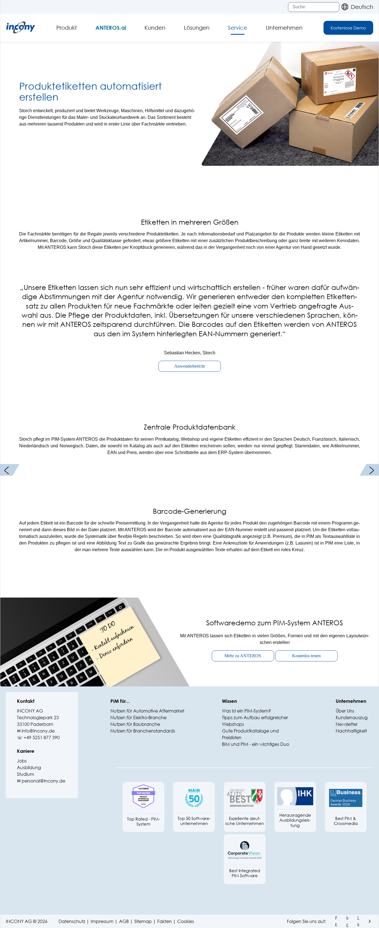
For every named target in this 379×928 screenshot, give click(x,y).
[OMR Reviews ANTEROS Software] (143, 798)
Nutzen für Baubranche (135, 724)
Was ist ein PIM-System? (246, 711)
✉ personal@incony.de (41, 781)
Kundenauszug (352, 717)
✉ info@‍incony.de (36, 731)
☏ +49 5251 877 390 (38, 737)
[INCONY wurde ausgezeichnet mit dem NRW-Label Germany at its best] (244, 797)
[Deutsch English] (356, 7)
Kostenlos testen (306, 655)
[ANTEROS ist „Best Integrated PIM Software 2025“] (244, 850)
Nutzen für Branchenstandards (142, 731)
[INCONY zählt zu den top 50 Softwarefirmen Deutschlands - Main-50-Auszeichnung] (194, 797)
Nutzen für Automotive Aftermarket (147, 711)
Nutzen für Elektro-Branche (138, 717)
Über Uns (345, 711)
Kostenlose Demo (348, 28)
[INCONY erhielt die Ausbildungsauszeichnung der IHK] (295, 796)
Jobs (22, 761)
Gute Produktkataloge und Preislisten (250, 734)
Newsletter (347, 724)
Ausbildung (29, 767)
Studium (25, 774)
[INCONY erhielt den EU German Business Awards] (345, 797)
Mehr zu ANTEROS (242, 655)
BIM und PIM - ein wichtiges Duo (255, 744)
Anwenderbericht (189, 366)
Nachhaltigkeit (351, 731)
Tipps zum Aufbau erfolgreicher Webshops (255, 720)
